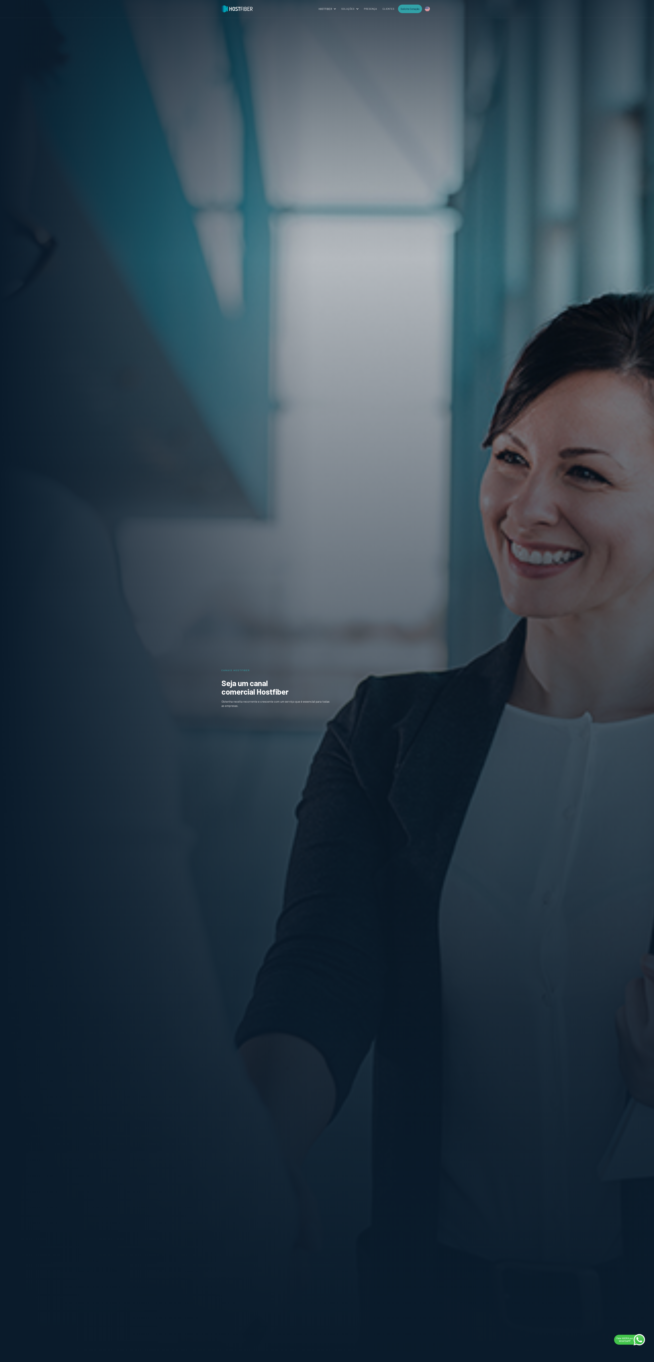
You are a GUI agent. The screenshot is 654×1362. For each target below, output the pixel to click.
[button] (327, 9)
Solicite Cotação (410, 8)
